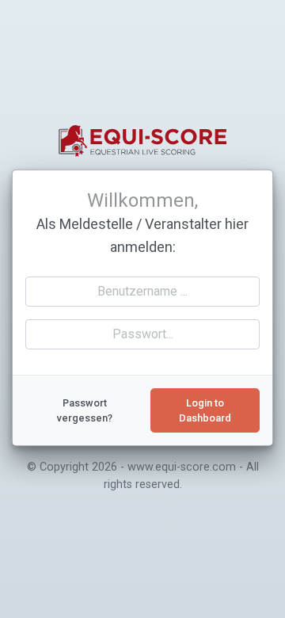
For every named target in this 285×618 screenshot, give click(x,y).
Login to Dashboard (205, 410)
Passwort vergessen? (84, 410)
